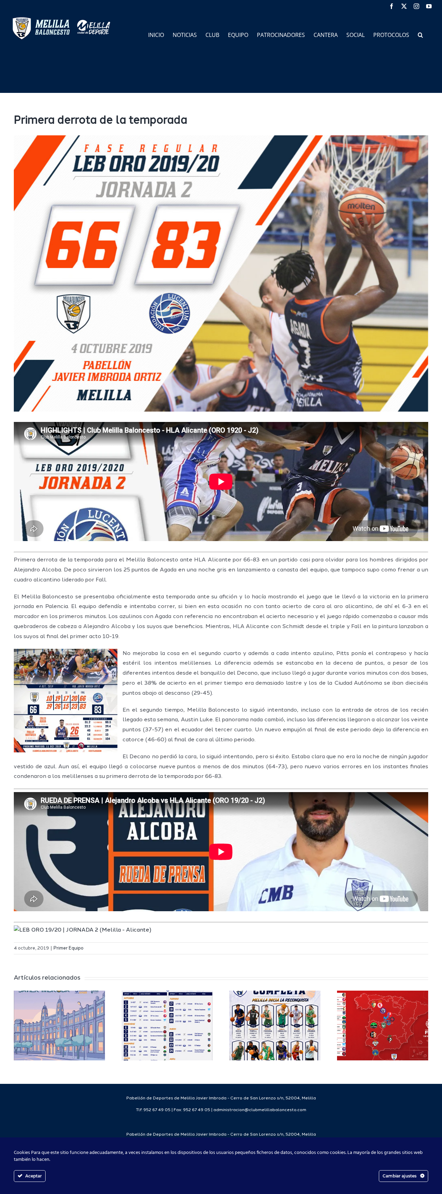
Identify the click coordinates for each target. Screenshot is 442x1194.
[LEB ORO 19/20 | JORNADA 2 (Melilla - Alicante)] (82, 930)
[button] (420, 34)
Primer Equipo (69, 948)
